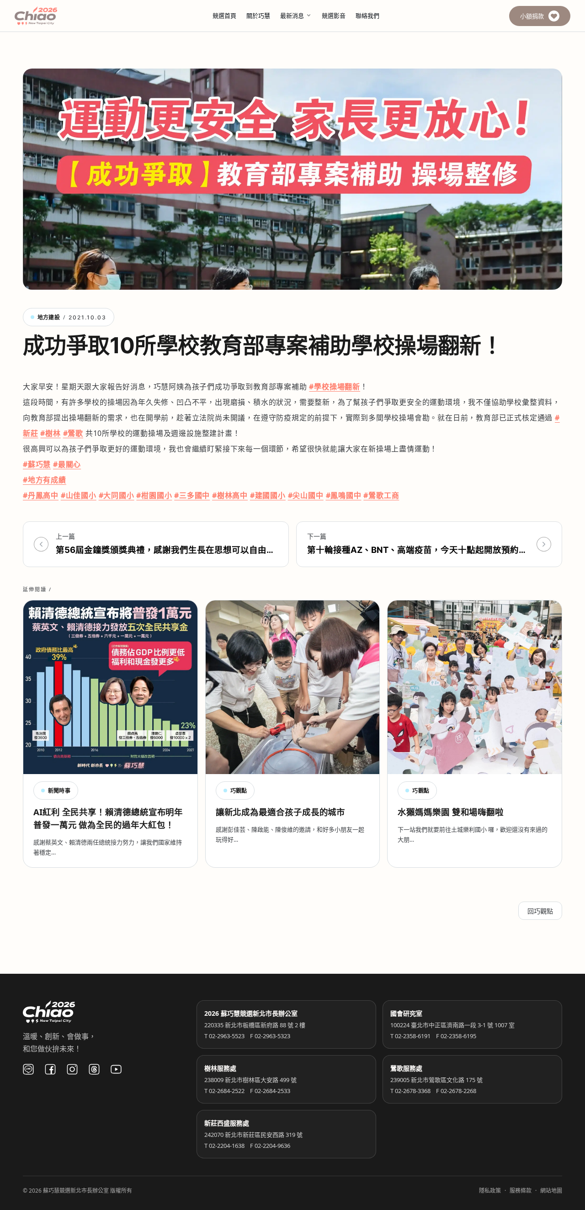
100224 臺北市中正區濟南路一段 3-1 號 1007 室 (452, 1025)
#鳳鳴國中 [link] (344, 495)
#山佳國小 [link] (78, 495)
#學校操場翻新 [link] (334, 387)
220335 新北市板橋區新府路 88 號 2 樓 (254, 1025)
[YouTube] (116, 1069)
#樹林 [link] (50, 433)
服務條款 (521, 1190)
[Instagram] (72, 1069)
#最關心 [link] (67, 464)
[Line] (28, 1069)
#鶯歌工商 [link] (381, 495)
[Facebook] (50, 1069)
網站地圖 (551, 1190)
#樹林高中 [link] (230, 495)
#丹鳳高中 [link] (40, 495)
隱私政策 (490, 1190)
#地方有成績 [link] (44, 480)
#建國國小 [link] (268, 495)
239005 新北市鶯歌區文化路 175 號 (436, 1080)
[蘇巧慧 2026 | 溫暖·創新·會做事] (48, 15)
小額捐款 (532, 16)
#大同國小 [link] (116, 495)
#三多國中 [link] (192, 495)
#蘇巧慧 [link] (37, 464)
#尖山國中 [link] (306, 495)
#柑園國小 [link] (154, 495)
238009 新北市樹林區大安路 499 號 (250, 1080)
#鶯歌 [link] (73, 433)
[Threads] (94, 1069)
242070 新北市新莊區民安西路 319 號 (253, 1134)
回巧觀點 (540, 911)
